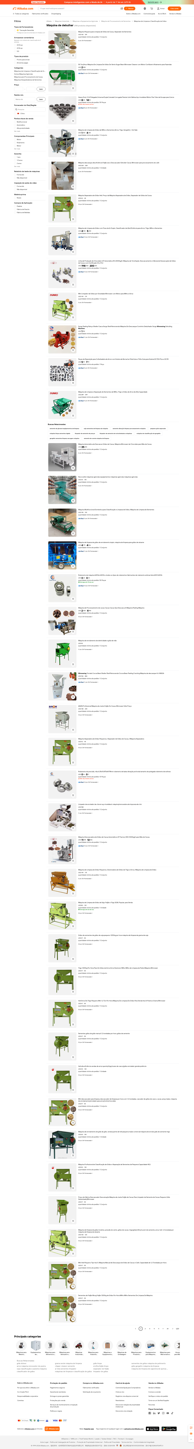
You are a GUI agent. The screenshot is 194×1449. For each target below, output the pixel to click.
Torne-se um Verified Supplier (158, 1400)
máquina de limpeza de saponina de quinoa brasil (149, 1369)
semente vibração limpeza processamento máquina (129, 428)
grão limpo (97, 1363)
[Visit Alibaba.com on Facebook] (149, 1413)
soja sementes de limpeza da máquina (96, 428)
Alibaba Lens (29, 1429)
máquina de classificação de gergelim (149, 433)
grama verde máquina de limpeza (68, 1363)
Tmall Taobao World (86, 1439)
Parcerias (151, 1405)
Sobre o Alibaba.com (25, 1383)
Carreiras (20, 1400)
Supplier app (89, 1429)
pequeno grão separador (158, 428)
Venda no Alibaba (154, 1388)
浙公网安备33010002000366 (133, 1446)
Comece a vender (154, 1392)
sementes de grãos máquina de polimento (148, 1363)
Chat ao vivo (120, 1392)
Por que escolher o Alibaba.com (28, 1388)
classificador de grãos (26, 1371)
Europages (129, 1439)
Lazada (97, 1439)
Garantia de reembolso (58, 1392)
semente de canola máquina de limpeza (96, 438)
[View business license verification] (117, 1446)
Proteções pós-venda (57, 1400)
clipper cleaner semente (65, 1366)
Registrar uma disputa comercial (127, 1396)
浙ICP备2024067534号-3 (154, 1446)
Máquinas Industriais (62, 21)
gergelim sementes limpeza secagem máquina (64, 438)
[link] (191, 1428)
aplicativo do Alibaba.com (134, 1429)
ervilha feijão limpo (100, 1366)
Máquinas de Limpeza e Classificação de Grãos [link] (150, 21)
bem (41, 89)
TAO (114, 1439)
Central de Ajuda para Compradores (128, 1388)
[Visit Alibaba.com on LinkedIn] (154, 1413)
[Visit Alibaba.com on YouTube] (167, 1413)
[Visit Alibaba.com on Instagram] (163, 1413)
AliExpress (65, 1439)
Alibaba (49, 21)
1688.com (74, 1439)
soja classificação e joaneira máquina (32, 1369)
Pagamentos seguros (57, 1388)
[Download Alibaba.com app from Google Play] (169, 1429)
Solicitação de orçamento (92, 1392)
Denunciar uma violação (124, 1411)
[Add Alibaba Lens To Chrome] (52, 1429)
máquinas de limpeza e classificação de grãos (73, 1371)
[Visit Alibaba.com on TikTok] (172, 1413)
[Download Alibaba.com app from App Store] (152, 1429)
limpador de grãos (100, 1371)
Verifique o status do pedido (158, 1396)
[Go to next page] (172, 1329)
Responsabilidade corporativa (27, 1396)
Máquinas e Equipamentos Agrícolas (85, 21)
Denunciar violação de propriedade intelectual (128, 1406)
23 (167, 1328)
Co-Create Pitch (23, 1392)
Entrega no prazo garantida (59, 1396)
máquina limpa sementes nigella (60, 433)
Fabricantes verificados (91, 1388)
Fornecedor (87, 40)
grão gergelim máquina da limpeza (145, 1366)
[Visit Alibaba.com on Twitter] (158, 1413)
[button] (121, 8)
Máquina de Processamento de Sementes (116, 21)
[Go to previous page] (135, 1329)
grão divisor (21, 1363)
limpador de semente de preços (85, 433)
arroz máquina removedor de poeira (31, 1366)
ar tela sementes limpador (65, 1369)
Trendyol (121, 1439)
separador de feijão (101, 1369)
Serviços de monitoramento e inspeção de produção (63, 1406)
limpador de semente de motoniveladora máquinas (116, 433)
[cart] (152, 9)
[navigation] (30, 676)
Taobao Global (106, 1439)
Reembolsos (120, 1400)
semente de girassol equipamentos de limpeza (64, 428)
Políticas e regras (56, 1411)
